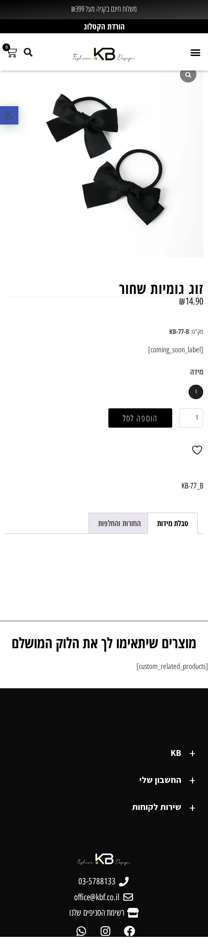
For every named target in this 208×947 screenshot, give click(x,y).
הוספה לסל (140, 418)
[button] (9, 115)
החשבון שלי (160, 779)
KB (176, 752)
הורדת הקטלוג (104, 26)
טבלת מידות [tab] (172, 523)
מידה (196, 371)
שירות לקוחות (156, 806)
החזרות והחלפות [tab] (119, 523)
